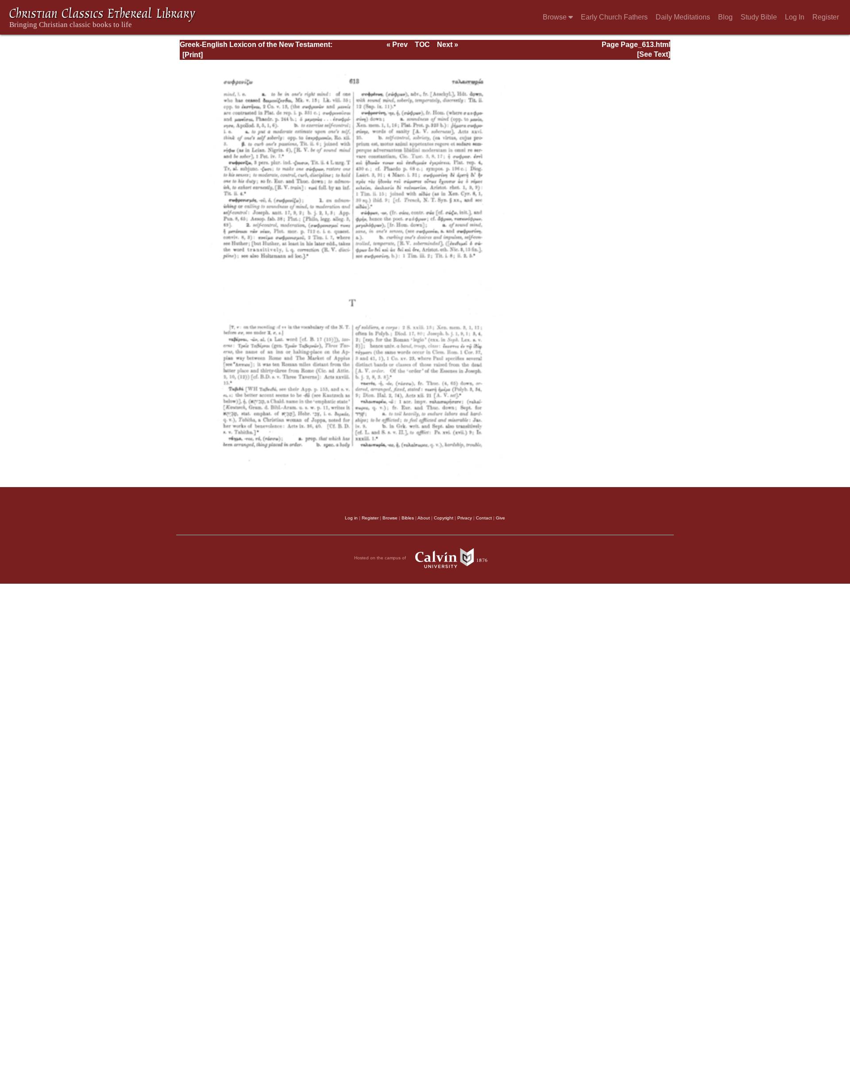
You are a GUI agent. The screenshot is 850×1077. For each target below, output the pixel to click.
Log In (794, 17)
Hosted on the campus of (380, 557)
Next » (447, 44)
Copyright (443, 517)
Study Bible (759, 17)
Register (825, 17)
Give (500, 517)
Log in (351, 517)
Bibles (408, 517)
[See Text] (653, 54)
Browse (555, 17)
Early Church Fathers (614, 17)
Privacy (464, 517)
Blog (725, 17)
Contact (484, 517)
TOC (422, 44)
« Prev (397, 44)
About (423, 517)
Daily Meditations (683, 17)
